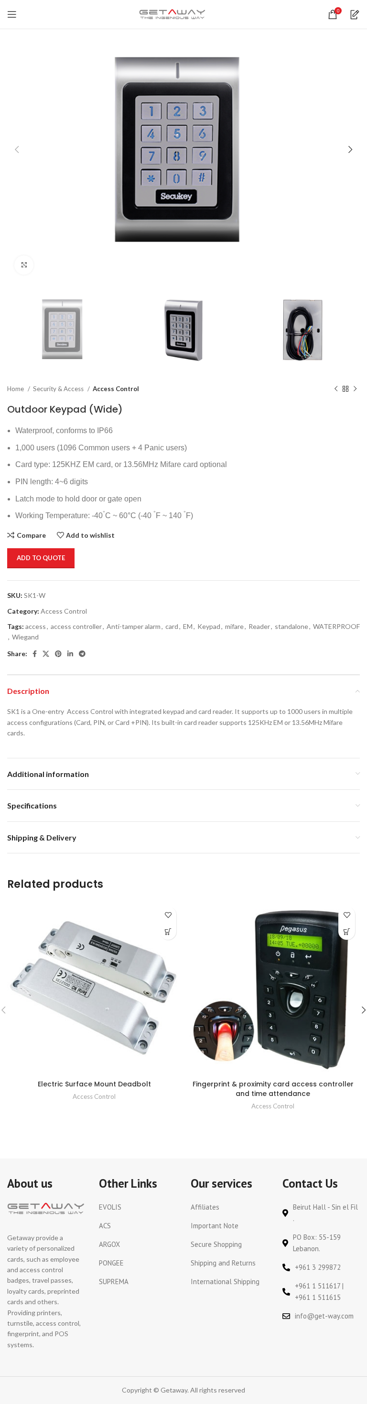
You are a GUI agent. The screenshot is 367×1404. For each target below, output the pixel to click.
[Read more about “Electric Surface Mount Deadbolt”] (168, 931)
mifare (234, 626)
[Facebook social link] (35, 654)
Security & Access (59, 389)
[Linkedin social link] (70, 654)
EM (188, 626)
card (171, 626)
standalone (291, 626)
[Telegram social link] (82, 654)
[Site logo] (172, 14)
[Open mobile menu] (12, 14)
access (35, 626)
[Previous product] (336, 389)
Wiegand (25, 637)
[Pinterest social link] (58, 654)
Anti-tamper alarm (134, 626)
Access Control (116, 389)
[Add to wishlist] (168, 914)
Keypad (208, 626)
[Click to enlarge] (23, 265)
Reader (259, 626)
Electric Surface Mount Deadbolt (94, 1084)
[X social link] (46, 654)
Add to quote (41, 558)
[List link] (137, 1207)
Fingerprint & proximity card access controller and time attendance (273, 1088)
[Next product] (355, 389)
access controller (76, 626)
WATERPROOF (336, 626)
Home (16, 389)
